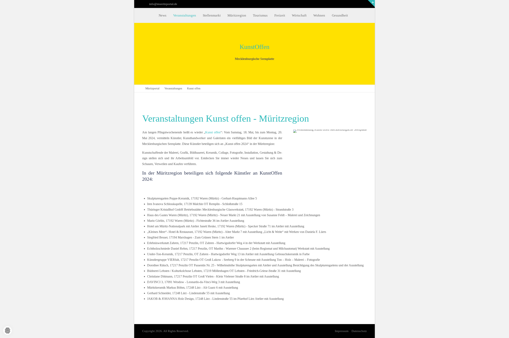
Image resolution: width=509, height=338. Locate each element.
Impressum (342, 331)
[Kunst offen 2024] (330, 157)
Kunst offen (213, 132)
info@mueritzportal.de (162, 4)
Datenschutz (359, 331)
